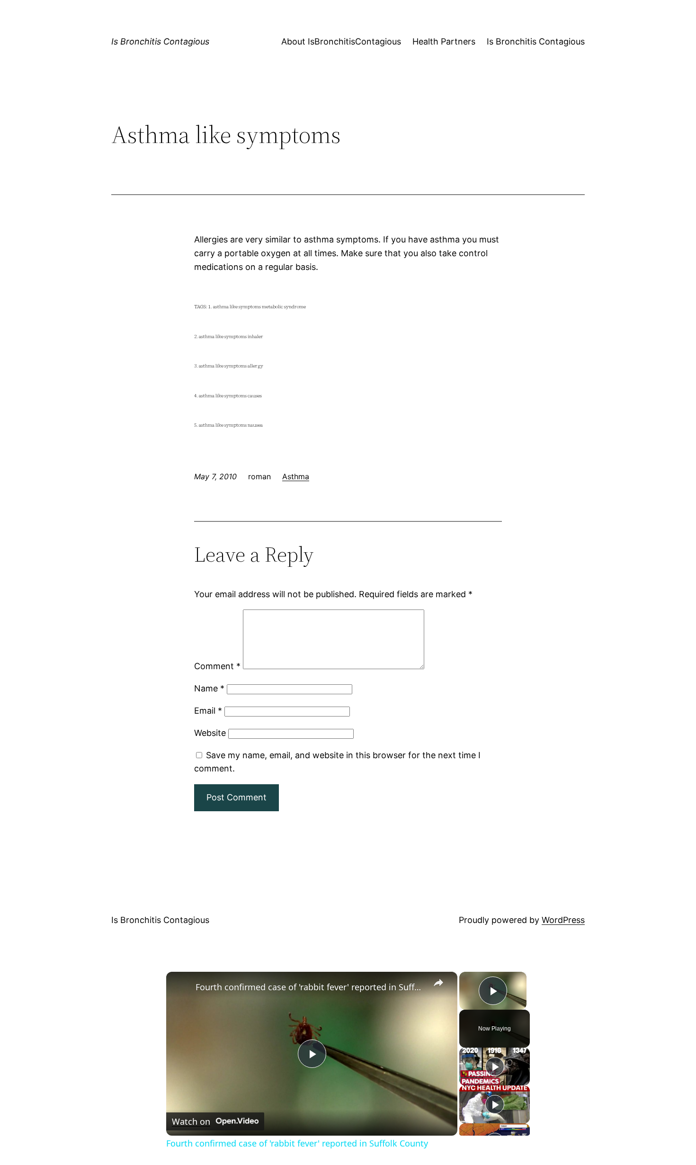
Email (208, 711)
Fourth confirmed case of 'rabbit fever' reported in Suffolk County (310, 987)
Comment (217, 666)
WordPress (563, 920)
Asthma (295, 476)
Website (210, 733)
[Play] (494, 1066)
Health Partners (443, 41)
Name (209, 688)
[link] (181, 986)
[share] (438, 982)
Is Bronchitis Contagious (160, 41)
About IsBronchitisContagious (341, 41)
